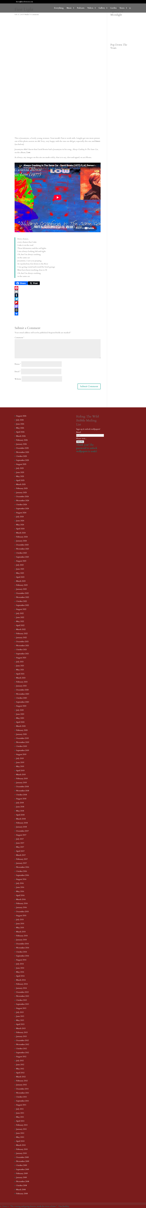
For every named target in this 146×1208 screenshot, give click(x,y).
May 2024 (20, 524)
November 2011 (22, 1093)
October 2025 (21, 456)
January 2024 (21, 541)
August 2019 (21, 754)
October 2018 (21, 794)
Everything (59, 8)
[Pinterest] (58, 288)
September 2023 (22, 557)
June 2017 (20, 843)
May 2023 (20, 573)
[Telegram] (58, 299)
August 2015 (21, 915)
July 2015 (20, 919)
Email (18, 371)
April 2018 (20, 815)
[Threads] (58, 310)
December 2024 (22, 496)
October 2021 (21, 649)
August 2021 (21, 657)
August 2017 (21, 835)
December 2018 (22, 786)
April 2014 (20, 976)
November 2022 (22, 597)
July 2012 (20, 1060)
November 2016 (22, 867)
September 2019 (22, 750)
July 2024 (20, 516)
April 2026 (20, 432)
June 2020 (20, 714)
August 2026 (21, 416)
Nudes (27, 14)
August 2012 (21, 1056)
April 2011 (20, 1121)
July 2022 (20, 613)
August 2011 (21, 1105)
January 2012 (21, 1084)
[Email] (58, 291)
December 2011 (22, 1089)
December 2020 (22, 690)
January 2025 (21, 492)
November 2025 (22, 452)
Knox (122, 8)
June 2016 (20, 887)
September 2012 (22, 1052)
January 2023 (21, 589)
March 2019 (21, 774)
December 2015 (22, 911)
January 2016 (21, 907)
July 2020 (20, 710)
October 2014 (21, 952)
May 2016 (20, 891)
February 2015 (22, 935)
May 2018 (20, 811)
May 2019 (20, 766)
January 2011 (21, 1129)
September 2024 (22, 508)
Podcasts (80, 8)
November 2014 (22, 947)
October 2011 (21, 1097)
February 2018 (22, 823)
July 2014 (20, 964)
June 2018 (20, 806)
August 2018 (21, 798)
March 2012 (21, 1076)
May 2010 (20, 1137)
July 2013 (20, 1012)
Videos (90, 8)
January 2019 (21, 782)
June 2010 (20, 1133)
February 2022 (22, 633)
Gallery (102, 8)
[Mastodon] (58, 306)
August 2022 (21, 609)
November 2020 (22, 694)
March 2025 (21, 484)
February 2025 (22, 488)
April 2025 (20, 480)
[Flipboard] (58, 302)
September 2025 (22, 460)
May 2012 (20, 1068)
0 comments (34, 14)
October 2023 (21, 553)
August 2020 (21, 706)
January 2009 (21, 1177)
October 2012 (21, 1048)
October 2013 (21, 1000)
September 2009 (22, 1169)
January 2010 (21, 1153)
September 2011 (22, 1101)
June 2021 (20, 665)
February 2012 (22, 1080)
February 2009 (22, 1173)
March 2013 (21, 1028)
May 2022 (20, 621)
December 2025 (22, 448)
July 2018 (20, 802)
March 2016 (21, 899)
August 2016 (21, 879)
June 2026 (20, 424)
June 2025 (20, 472)
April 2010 (20, 1141)
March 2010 (21, 1145)
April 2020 (20, 722)
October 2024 (21, 504)
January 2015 (21, 939)
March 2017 (21, 855)
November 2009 (22, 1161)
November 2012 (22, 1044)
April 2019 (20, 770)
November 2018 (22, 790)
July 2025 (20, 468)
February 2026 (22, 440)
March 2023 (21, 581)
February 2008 (22, 1193)
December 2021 (22, 641)
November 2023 (22, 549)
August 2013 (21, 1008)
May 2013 (20, 1020)
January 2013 (21, 1036)
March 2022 (21, 629)
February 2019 (22, 778)
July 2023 (20, 565)
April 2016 (20, 895)
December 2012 (22, 1040)
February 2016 (22, 903)
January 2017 (21, 863)
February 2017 (22, 859)
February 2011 (22, 1125)
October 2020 (21, 698)
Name (18, 364)
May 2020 (20, 718)
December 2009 (22, 1157)
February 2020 (22, 730)
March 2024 (21, 533)
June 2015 (20, 923)
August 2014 (21, 960)
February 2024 (22, 537)
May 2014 (20, 972)
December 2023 (22, 545)
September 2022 (22, 605)
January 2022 (21, 637)
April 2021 (20, 674)
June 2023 (20, 569)
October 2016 (21, 871)
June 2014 (20, 968)
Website (18, 379)
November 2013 (22, 996)
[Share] (58, 313)
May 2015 (20, 927)
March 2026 (21, 436)
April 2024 (20, 528)
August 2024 (21, 512)
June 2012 (20, 1064)
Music (69, 8)
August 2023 (21, 561)
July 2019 (20, 758)
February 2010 (22, 1149)
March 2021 (21, 678)
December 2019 (22, 738)
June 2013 (20, 1016)
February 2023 (22, 585)
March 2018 (21, 819)
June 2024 (20, 520)
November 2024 (22, 500)
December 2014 (22, 943)
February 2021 (22, 682)
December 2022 (22, 593)
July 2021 (20, 661)
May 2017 (20, 847)
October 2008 (21, 1185)
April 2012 (20, 1072)
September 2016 (22, 875)
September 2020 (22, 702)
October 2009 (21, 1165)
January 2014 (21, 988)
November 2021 (22, 645)
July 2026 (20, 420)
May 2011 (20, 1117)
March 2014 (21, 980)
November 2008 (22, 1181)
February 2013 (22, 1032)
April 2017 (20, 851)
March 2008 (21, 1189)
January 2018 (21, 827)
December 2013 (22, 992)
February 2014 (22, 984)
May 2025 (20, 476)
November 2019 (22, 742)
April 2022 (20, 625)
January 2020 (21, 734)
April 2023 (20, 577)
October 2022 (21, 601)
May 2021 (20, 669)
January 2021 (21, 686)
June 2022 (20, 617)
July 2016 (20, 883)
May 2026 (20, 428)
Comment (19, 337)
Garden (113, 8)
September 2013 (22, 1004)
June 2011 (20, 1113)
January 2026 (21, 444)
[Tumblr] (58, 295)
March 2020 (21, 726)
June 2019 (20, 762)
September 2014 (22, 956)
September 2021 (22, 653)
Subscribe (80, 442)
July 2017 (20, 839)
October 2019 (21, 746)
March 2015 (21, 931)
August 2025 (21, 464)
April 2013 (20, 1024)
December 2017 (22, 831)
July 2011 (20, 1109)
